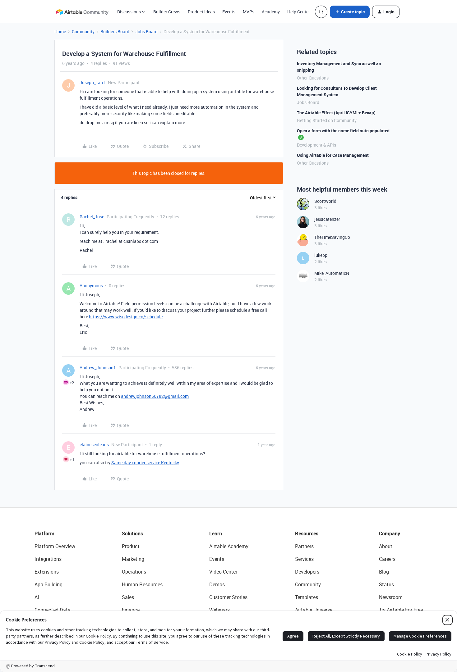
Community (83, 31)
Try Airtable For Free (401, 609)
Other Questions (313, 78)
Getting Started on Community (327, 120)
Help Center (298, 12)
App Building (48, 584)
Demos (217, 584)
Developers (307, 571)
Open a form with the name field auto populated (343, 131)
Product (131, 546)
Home (60, 31)
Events (228, 12)
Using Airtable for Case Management (333, 155)
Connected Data (53, 609)
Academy (271, 12)
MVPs (248, 12)
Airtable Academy (228, 546)
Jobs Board (146, 31)
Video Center (223, 571)
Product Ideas (201, 12)
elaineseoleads (94, 444)
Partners (304, 546)
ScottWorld (325, 201)
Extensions (47, 571)
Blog (384, 571)
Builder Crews (166, 12)
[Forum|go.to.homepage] (82, 12)
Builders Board (114, 31)
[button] (350, 12)
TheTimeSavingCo (332, 237)
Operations (134, 571)
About (385, 546)
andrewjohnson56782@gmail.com (155, 396)
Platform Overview (55, 546)
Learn (215, 533)
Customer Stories (228, 597)
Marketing (133, 559)
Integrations (48, 559)
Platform (44, 533)
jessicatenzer (327, 219)
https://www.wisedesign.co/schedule (126, 317)
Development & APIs (316, 145)
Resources (306, 533)
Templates (306, 597)
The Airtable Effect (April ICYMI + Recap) (336, 113)
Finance (131, 609)
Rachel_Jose (92, 217)
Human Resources (142, 584)
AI (37, 597)
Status (386, 584)
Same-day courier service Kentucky (145, 462)
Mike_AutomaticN (331, 273)
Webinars (219, 609)
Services (304, 559)
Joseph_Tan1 (92, 82)
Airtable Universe (313, 609)
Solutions (132, 533)
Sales (128, 597)
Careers (387, 559)
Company (389, 533)
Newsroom (391, 597)
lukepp (320, 255)
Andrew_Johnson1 (98, 367)
